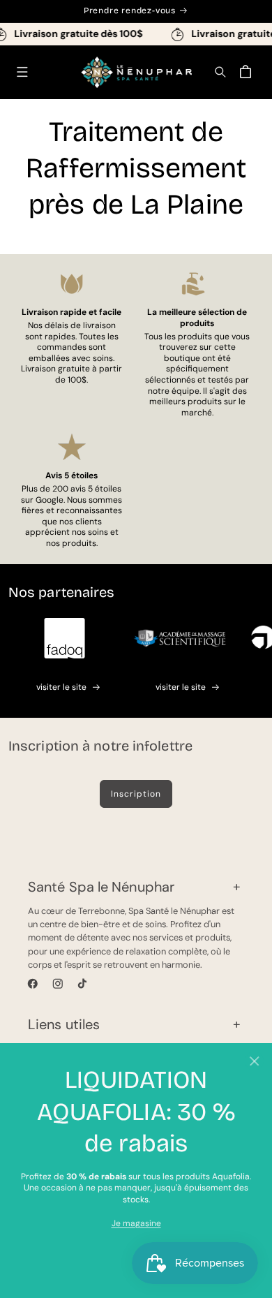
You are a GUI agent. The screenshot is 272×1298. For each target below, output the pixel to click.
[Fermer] (254, 1061)
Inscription (136, 793)
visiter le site (61, 687)
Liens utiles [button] (64, 1024)
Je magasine (136, 1223)
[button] (22, 72)
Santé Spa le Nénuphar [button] (101, 887)
